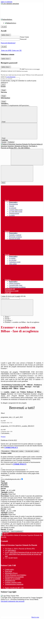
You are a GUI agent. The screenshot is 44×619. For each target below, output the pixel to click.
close (3, 183)
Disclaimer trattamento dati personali (12, 601)
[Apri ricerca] (27, 157)
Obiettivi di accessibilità (12, 579)
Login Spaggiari (10, 77)
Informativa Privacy (11, 573)
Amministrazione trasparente (14, 584)
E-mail (22, 69)
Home (7, 316)
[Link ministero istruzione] (10, 3)
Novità (7, 318)
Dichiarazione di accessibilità (14, 577)
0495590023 (12, 550)
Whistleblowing (10, 580)
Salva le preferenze (16, 531)
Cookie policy (9, 569)
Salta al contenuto (6, 2)
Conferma (11, 142)
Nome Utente (24, 37)
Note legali (8, 571)
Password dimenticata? (8, 43)
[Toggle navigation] (17, 173)
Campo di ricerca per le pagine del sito (13, 296)
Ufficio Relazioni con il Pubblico (15, 575)
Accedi (4, 26)
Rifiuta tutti (17, 451)
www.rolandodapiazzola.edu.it (11, 479)
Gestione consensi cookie (13, 582)
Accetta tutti (32, 451)
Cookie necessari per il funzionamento (13, 470)
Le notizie (8, 320)
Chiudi (3, 90)
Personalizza (5, 451)
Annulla (4, 142)
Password (23, 39)
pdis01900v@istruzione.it (26, 552)
